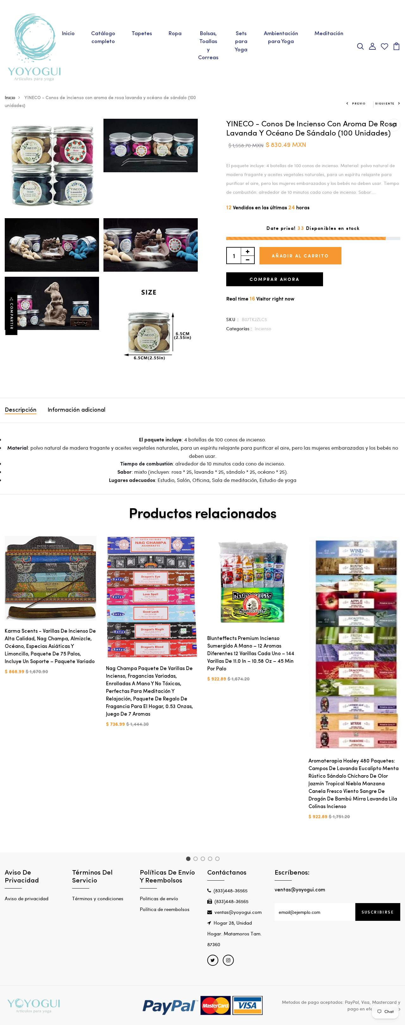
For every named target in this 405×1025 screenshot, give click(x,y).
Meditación (329, 33)
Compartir (11, 316)
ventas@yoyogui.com (238, 912)
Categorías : (239, 329)
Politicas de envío (159, 898)
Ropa (175, 33)
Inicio (68, 33)
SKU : (232, 319)
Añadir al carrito (300, 255)
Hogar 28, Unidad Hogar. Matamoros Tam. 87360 (234, 933)
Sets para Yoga (241, 42)
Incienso (263, 329)
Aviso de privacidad (26, 898)
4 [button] (211, 859)
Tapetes (142, 33)
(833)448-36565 (230, 890)
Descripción (20, 410)
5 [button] (218, 859)
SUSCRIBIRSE (378, 912)
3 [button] (204, 859)
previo (359, 103)
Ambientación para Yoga (281, 38)
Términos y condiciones (97, 898)
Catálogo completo (103, 38)
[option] (50, 610)
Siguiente (385, 103)
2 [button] (197, 859)
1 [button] (189, 859)
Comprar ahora (274, 279)
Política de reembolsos (165, 909)
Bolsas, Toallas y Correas (208, 46)
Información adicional (76, 410)
